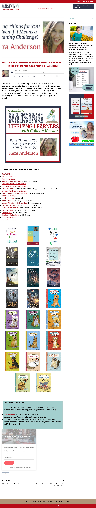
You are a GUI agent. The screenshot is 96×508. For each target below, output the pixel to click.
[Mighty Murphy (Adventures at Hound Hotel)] (12, 362)
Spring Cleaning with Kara (11, 181)
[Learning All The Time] (53, 235)
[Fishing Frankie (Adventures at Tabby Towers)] (22, 383)
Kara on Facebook (8, 179)
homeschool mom (77, 47)
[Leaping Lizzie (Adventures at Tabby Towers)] (43, 383)
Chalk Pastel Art (8, 210)
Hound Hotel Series (9, 217)
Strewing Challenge (9, 196)
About (26, 5)
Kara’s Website (7, 174)
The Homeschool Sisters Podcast (14, 184)
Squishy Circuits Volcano (11, 482)
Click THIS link (9, 414)
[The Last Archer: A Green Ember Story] (12, 298)
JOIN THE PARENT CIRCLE (46, 8)
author (86, 45)
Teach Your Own (8, 198)
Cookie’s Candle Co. (9, 189)
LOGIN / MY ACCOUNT (87, 1)
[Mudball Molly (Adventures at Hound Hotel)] (12, 319)
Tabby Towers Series (9, 220)
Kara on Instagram (9, 176)
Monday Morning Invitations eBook (15, 203)
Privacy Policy (35, 501)
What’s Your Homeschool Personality (15, 193)
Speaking (52, 5)
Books (45, 5)
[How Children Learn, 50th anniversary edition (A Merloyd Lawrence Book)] (12, 235)
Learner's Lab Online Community (82, 6)
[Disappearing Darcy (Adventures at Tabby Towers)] (32, 362)
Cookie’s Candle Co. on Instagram (14, 191)
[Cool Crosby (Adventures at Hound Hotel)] (32, 341)
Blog (32, 5)
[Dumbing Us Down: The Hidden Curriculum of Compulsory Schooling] (12, 256)
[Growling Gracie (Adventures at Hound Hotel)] (53, 298)
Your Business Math (9, 205)
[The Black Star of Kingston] (32, 298)
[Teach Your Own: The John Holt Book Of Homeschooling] (32, 235)
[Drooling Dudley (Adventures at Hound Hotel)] (32, 319)
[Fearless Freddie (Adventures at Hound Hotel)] (53, 341)
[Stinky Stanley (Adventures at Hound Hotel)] (12, 341)
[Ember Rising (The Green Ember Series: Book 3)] (53, 277)
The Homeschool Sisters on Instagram (16, 186)
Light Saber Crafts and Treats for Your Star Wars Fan (50, 483)
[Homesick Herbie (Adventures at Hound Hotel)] (53, 319)
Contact (65, 5)
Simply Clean (7, 213)
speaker (90, 45)
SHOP (78, 1)
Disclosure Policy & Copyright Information (52, 501)
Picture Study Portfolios (10, 208)
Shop (58, 5)
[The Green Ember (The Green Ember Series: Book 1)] (12, 277)
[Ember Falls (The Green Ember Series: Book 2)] (32, 277)
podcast (5, 474)
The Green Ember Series (11, 215)
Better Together (8, 201)
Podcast (38, 5)
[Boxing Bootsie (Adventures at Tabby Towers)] (53, 362)
